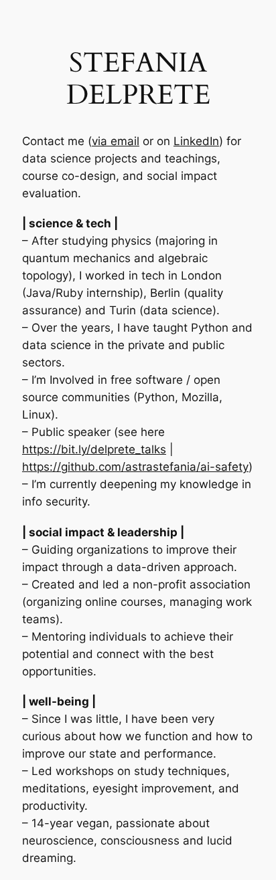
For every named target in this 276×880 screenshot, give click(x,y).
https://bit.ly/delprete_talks (94, 449)
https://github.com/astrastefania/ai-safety (135, 466)
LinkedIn (196, 141)
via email (115, 141)
